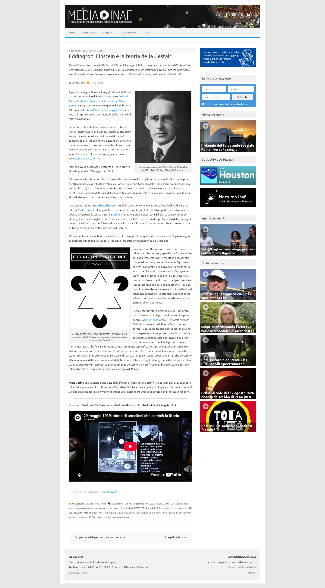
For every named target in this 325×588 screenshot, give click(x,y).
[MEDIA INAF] (100, 19)
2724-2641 (81, 572)
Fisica (97, 503)
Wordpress (250, 562)
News (103, 503)
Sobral (116, 214)
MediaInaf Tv (128, 32)
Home (72, 32)
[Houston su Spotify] (228, 185)
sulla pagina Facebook (81, 512)
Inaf (146, 32)
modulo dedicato (78, 517)
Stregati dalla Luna (177, 537)
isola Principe (87, 210)
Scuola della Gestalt (156, 319)
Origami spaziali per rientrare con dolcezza (98, 537)
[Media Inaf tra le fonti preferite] (228, 67)
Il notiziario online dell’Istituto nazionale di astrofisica (100, 21)
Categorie (89, 32)
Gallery (107, 32)
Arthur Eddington (106, 205)
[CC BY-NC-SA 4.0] (112, 492)
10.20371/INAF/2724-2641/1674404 (112, 517)
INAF (167, 503)
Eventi (89, 503)
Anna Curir (78, 82)
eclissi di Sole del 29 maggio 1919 (104, 110)
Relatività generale (97, 508)
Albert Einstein (120, 503)
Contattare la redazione (242, 567)
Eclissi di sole (157, 503)
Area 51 (252, 572)
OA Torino (80, 508)
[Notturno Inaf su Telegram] (228, 207)
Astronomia (78, 503)
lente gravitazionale (88, 158)
